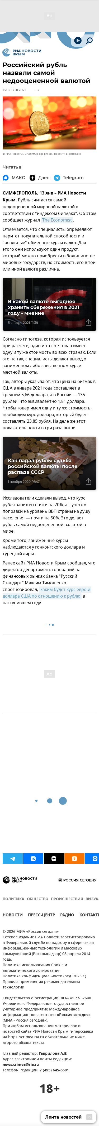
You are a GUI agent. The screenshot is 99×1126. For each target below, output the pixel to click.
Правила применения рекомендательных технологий (41, 985)
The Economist (57, 220)
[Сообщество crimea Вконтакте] (33, 858)
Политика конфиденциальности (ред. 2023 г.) (44, 976)
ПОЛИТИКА (13, 899)
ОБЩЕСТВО (37, 899)
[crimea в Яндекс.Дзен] (54, 858)
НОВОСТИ (13, 916)
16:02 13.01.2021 (14, 90)
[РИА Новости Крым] (21, 52)
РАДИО (67, 916)
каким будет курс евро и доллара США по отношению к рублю (47, 592)
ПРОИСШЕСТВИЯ (67, 899)
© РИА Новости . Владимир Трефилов (27, 154)
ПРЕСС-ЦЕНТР (41, 916)
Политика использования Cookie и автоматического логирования (35, 968)
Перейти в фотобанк (67, 154)
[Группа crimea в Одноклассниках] (74, 858)
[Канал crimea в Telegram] (13, 858)
